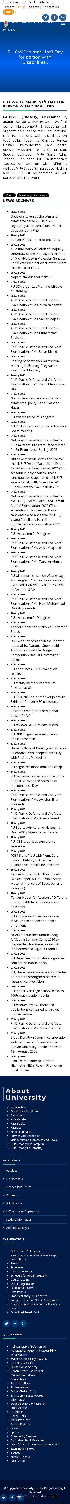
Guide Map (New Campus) (27, 1144)
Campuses (17, 1115)
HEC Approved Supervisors (23, 1211)
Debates (16, 1428)
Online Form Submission (34, 1253)
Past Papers (18, 1292)
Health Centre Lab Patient (27, 1371)
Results (15, 1263)
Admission (10, 2)
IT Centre (52, 1496)
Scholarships (14, 1203)
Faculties (11, 1170)
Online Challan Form (23, 1391)
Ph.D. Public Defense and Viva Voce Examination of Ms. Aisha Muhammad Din (38, 384)
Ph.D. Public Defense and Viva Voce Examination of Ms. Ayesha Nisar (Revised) (36, 799)
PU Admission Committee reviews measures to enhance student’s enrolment (35, 921)
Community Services (23, 1436)
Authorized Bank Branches (27, 1440)
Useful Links (18, 1416)
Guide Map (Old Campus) (26, 1148)
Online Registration (23, 1284)
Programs (12, 1195)
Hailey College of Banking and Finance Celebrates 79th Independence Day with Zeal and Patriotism (38, 753)
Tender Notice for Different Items (35, 240)
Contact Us (51, 7)
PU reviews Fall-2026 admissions (34, 725)
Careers (8, 7)
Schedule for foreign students (29, 1275)
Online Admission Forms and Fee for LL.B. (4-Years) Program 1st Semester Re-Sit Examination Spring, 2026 (38, 445)
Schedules (17, 1267)
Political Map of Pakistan (27, 1346)
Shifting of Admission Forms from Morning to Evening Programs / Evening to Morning (35, 365)
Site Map (45, 2)
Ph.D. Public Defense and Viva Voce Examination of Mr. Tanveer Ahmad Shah (36, 561)
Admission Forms (22, 1271)
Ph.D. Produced (20, 1420)
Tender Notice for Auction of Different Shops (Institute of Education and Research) (39, 902)
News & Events (20, 1457)
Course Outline (20, 1279)
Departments (14, 1179)
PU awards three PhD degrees (33, 417)
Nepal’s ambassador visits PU (32, 277)
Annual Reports (20, 1424)
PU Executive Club (22, 1363)
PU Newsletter (20, 1387)
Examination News (22, 1288)
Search (34, 7)
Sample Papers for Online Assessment (35, 1300)
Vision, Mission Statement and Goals (34, 1140)
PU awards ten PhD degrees (31, 533)
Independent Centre (18, 1187)
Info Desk (29, 2)
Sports (15, 1432)
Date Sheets (18, 1259)
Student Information (19, 1219)
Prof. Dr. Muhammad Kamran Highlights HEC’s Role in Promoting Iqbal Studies (36, 1065)
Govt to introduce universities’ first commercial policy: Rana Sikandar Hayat (36, 403)
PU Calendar (18, 1119)
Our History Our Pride (24, 1111)
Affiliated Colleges (17, 1228)
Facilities (16, 1127)
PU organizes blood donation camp (36, 767)
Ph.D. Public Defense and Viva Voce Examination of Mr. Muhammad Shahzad (36, 333)
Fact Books (18, 1123)
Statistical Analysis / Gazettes (29, 1296)
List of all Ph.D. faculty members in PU (35, 1444)
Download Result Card (25, 1312)
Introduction (18, 1107)
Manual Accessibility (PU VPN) (29, 1359)
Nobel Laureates (21, 1131)
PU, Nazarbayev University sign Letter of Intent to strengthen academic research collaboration (38, 977)
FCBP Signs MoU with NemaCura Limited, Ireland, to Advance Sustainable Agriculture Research (35, 860)
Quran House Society (24, 1367)
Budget (15, 1452)
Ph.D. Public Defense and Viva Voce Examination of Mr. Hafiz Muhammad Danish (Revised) (38, 603)
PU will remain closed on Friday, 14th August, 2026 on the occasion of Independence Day (37, 781)
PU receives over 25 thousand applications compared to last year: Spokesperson (36, 1009)
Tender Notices (20, 1383)
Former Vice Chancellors (26, 1136)
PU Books (17, 1412)
